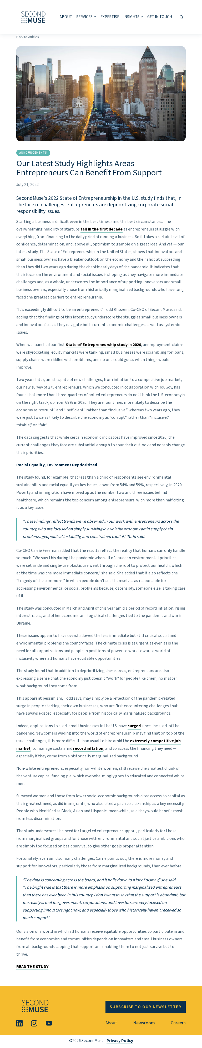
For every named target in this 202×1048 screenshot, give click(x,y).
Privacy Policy (120, 1041)
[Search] (181, 17)
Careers (178, 1023)
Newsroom (144, 1023)
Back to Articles (27, 36)
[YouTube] (49, 1023)
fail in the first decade (101, 229)
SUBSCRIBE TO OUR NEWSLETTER (145, 1007)
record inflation (88, 748)
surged (134, 726)
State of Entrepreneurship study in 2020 (103, 345)
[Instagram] (34, 1023)
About (111, 1023)
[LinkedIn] (19, 1023)
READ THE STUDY (32, 967)
